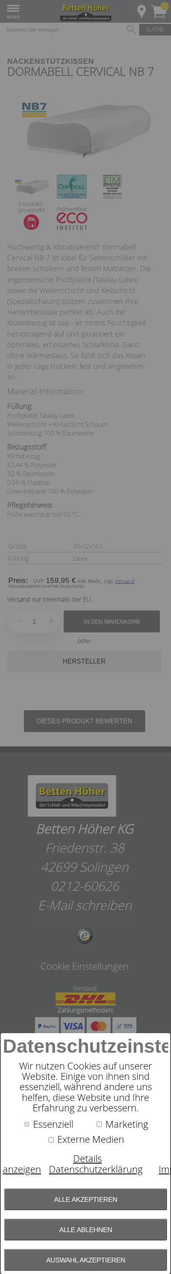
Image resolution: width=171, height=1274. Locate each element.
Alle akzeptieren (85, 1199)
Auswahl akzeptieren (85, 1260)
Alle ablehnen (85, 1230)
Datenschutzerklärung (96, 1169)
